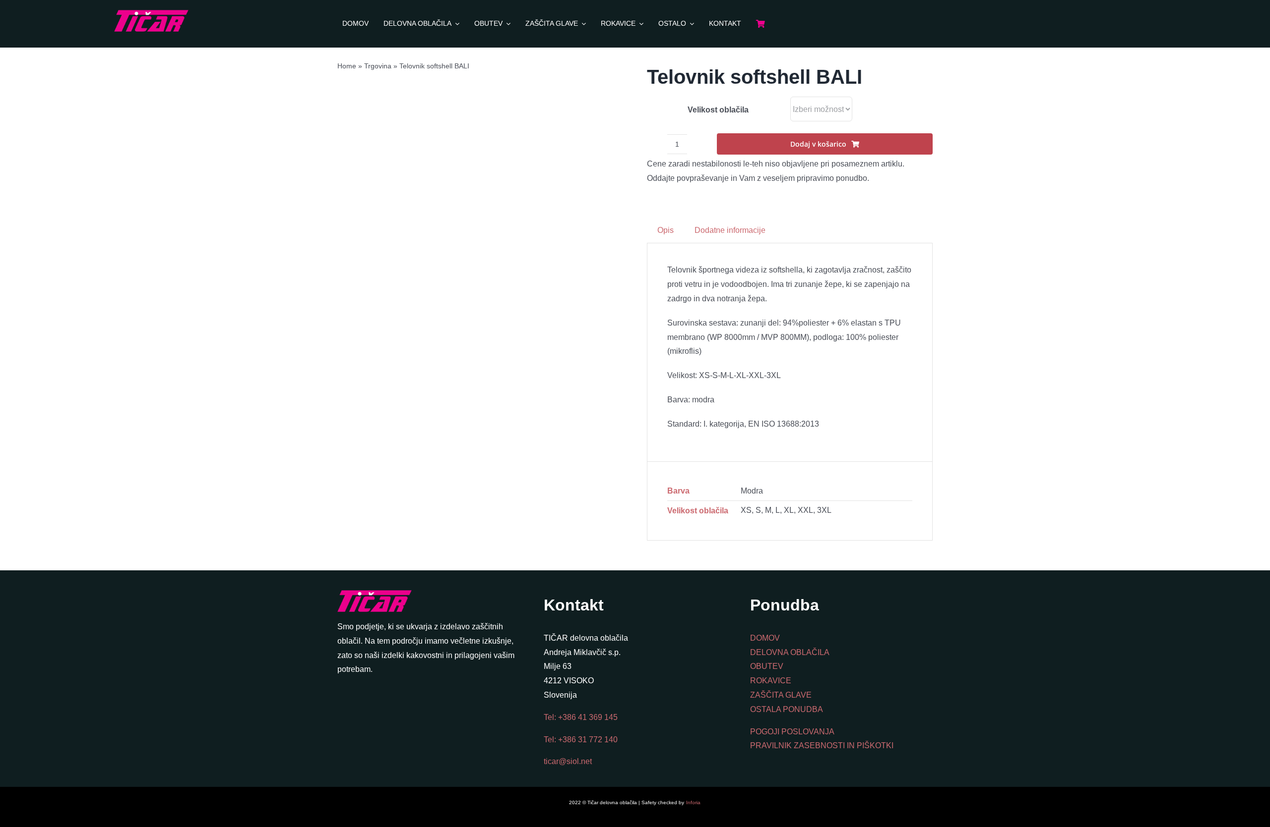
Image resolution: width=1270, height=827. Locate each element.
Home (346, 66)
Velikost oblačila (718, 110)
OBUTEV (766, 666)
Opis (665, 230)
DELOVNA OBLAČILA (789, 652)
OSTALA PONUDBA (786, 709)
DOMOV (765, 638)
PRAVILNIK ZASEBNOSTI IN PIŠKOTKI (821, 745)
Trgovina (377, 66)
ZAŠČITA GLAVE (781, 695)
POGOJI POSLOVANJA (792, 731)
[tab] (665, 230)
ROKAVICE (770, 680)
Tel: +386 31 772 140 (581, 739)
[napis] (151, 13)
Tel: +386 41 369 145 (581, 717)
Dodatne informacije (730, 230)
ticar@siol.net (568, 761)
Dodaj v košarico (818, 144)
